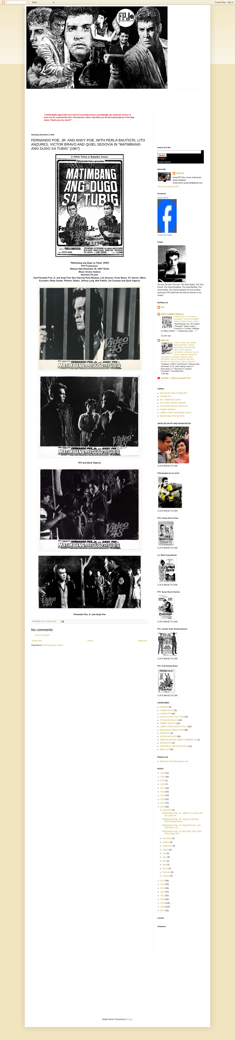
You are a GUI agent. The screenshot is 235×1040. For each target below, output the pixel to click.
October (166, 842)
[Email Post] (62, 621)
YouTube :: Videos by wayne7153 (176, 378)
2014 (162, 884)
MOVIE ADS (165, 733)
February (167, 872)
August (166, 850)
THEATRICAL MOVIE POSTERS (174, 746)
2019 (162, 795)
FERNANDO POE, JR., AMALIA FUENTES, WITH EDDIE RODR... (180, 820)
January (166, 876)
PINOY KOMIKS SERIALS (172, 314)
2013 (162, 888)
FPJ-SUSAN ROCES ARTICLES (174, 406)
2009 (162, 903)
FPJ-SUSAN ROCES (169, 720)
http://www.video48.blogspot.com (174, 761)
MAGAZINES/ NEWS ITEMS (172, 730)
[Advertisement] (89, 96)
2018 (162, 799)
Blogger (129, 1019)
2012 (162, 892)
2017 (162, 803)
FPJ (162, 307)
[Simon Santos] (167, 232)
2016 (162, 807)
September (168, 846)
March (165, 868)
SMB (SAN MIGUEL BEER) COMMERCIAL (178, 740)
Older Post (142, 641)
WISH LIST (164, 749)
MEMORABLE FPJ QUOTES (172, 416)
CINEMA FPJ (165, 396)
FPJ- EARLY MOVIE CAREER (173, 403)
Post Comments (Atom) (53, 645)
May (165, 861)
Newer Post (37, 641)
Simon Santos (162, 198)
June (165, 857)
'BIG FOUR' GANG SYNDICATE (173, 393)
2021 (162, 788)
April (165, 865)
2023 (162, 780)
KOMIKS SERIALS (168, 409)
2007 (162, 910)
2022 (162, 784)
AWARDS (164, 707)
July (165, 853)
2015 (162, 881)
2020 (162, 792)
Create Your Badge (164, 235)
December (167, 810)
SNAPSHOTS (166, 743)
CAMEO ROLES (167, 710)
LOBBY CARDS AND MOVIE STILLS (176, 413)
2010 (162, 899)
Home (90, 641)
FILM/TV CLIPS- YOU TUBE (172, 717)
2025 (162, 777)
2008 (162, 907)
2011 (162, 895)
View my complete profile (168, 186)
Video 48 (180, 173)
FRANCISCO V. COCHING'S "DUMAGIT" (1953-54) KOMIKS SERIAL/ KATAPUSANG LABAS (186, 319)
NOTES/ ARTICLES (168, 736)
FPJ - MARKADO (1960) (170, 400)
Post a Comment (42, 635)
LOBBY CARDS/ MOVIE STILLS (174, 726)
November (167, 838)
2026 (162, 773)
